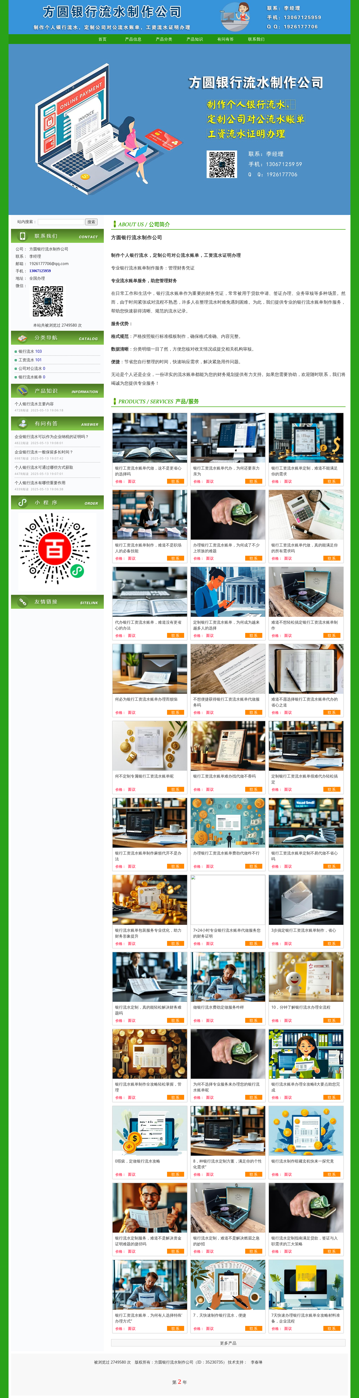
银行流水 (26, 351)
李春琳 (257, 1362)
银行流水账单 (30, 377)
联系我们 (256, 39)
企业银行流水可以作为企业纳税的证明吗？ (52, 436)
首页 (102, 39)
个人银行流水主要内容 (34, 403)
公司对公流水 (30, 368)
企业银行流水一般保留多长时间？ (44, 452)
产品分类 (164, 39)
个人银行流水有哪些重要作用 (40, 482)
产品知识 (195, 39)
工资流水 (26, 360)
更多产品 (228, 1343)
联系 (175, 481)
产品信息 (133, 39)
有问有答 (225, 39)
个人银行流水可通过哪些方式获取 (44, 467)
